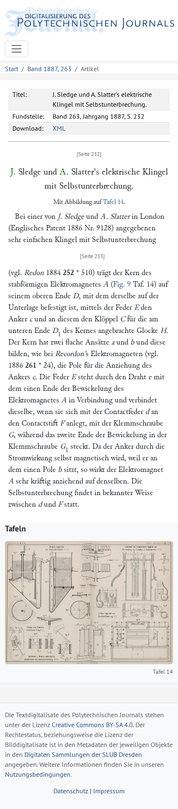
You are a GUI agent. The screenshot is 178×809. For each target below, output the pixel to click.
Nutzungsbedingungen (37, 774)
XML (59, 128)
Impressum (109, 791)
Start (11, 69)
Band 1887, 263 (49, 69)
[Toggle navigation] (16, 49)
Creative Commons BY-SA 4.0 (92, 724)
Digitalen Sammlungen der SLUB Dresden (83, 754)
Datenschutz (70, 791)
